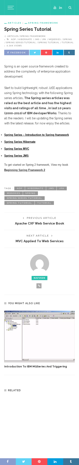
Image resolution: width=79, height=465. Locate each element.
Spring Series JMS (16, 155)
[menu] (10, 7)
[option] (39, 340)
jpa (44, 39)
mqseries (55, 39)
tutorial (68, 42)
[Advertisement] (39, 424)
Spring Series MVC (16, 148)
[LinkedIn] (60, 7)
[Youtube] (55, 7)
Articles (14, 23)
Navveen (39, 278)
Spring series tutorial (21, 42)
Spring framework (43, 23)
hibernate (25, 39)
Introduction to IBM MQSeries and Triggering (35, 366)
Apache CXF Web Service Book (39, 223)
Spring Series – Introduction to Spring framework (36, 134)
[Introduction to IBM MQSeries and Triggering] (39, 337)
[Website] (39, 285)
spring (67, 39)
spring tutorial (48, 42)
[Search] (70, 7)
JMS (37, 39)
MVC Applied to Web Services (40, 241)
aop (13, 39)
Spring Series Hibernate (19, 141)
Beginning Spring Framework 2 (24, 170)
